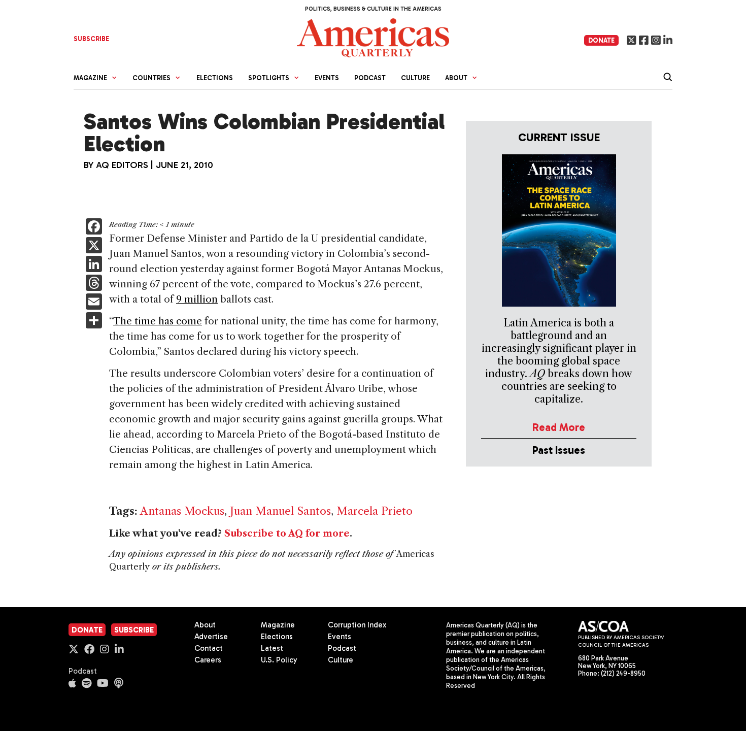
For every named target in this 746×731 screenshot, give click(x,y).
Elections (214, 78)
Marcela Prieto (374, 511)
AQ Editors (122, 165)
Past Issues (558, 450)
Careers (207, 659)
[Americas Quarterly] (373, 36)
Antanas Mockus (182, 511)
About (205, 624)
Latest (272, 648)
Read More (558, 427)
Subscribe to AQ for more (287, 533)
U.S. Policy (279, 659)
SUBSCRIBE (91, 39)
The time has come (157, 321)
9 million (197, 299)
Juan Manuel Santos (280, 511)
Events (327, 78)
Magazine (278, 624)
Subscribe (134, 630)
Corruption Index (357, 624)
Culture (415, 78)
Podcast (370, 78)
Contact (208, 648)
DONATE (601, 40)
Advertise (211, 636)
